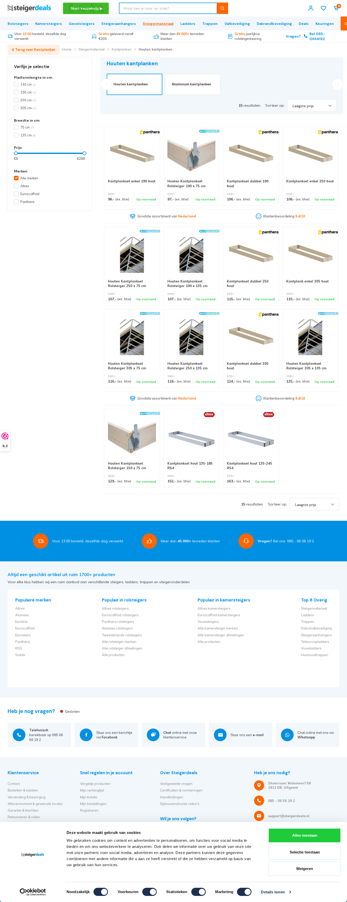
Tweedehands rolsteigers (122, 635)
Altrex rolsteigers (115, 608)
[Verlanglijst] (323, 8)
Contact (14, 784)
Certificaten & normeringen (181, 790)
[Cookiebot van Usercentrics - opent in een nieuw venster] (33, 892)
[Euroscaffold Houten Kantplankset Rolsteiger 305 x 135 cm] (310, 337)
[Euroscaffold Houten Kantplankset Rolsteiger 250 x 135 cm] (191, 337)
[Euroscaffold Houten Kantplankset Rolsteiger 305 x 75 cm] (132, 337)
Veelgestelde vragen (176, 784)
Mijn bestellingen (93, 804)
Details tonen (273, 892)
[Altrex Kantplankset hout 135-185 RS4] (191, 437)
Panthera (27, 202)
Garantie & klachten (23, 810)
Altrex (24, 186)
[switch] (149, 892)
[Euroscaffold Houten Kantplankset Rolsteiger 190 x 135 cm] (191, 255)
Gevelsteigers (81, 23)
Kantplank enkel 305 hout (307, 281)
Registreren (89, 810)
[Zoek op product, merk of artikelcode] (222, 8)
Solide (20, 655)
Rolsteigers (18, 23)
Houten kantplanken (155, 49)
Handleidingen (171, 797)
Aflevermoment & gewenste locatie (35, 804)
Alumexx (22, 615)
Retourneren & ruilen (24, 817)
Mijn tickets (88, 797)
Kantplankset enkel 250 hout (310, 181)
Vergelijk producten (95, 784)
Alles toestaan (304, 835)
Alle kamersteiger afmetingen (221, 635)
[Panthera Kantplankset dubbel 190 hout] (251, 155)
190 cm (28, 92)
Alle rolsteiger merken (119, 642)
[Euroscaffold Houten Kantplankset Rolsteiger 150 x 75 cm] (132, 437)
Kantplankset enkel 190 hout (131, 181)
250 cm (28, 100)
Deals (304, 23)
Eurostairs (23, 635)
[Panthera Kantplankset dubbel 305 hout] (251, 337)
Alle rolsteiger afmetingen (122, 648)
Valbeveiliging (237, 23)
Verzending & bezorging (26, 797)
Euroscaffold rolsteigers (120, 615)
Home (66, 49)
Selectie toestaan (305, 852)
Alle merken (29, 178)
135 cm (28, 135)
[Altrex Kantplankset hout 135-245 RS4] (251, 437)
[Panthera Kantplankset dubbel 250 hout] (251, 255)
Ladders (187, 23)
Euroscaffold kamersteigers (219, 615)
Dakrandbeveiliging (274, 23)
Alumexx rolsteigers (117, 628)
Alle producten (113, 655)
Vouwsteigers (208, 622)
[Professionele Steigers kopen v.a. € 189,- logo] (29, 8)
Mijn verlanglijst (92, 790)
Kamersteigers (48, 23)
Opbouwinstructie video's (179, 804)
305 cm (28, 108)
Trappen (210, 23)
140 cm (28, 84)
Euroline (21, 622)
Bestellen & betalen (23, 790)
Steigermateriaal (158, 23)
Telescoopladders (315, 642)
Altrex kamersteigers (214, 608)
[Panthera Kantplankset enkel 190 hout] (132, 155)
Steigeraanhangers (118, 23)
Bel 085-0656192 (305, 36)
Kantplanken (122, 49)
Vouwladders (311, 648)
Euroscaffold (29, 194)
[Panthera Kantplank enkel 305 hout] (310, 255)
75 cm (27, 127)
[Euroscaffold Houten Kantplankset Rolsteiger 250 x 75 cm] (132, 255)
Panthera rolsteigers (118, 622)
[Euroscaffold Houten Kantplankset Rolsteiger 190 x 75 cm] (191, 155)
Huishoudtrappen (314, 655)
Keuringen (325, 23)
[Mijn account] (311, 8)
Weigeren (304, 868)
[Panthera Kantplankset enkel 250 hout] (310, 155)
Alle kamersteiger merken (218, 628)
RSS (18, 648)
